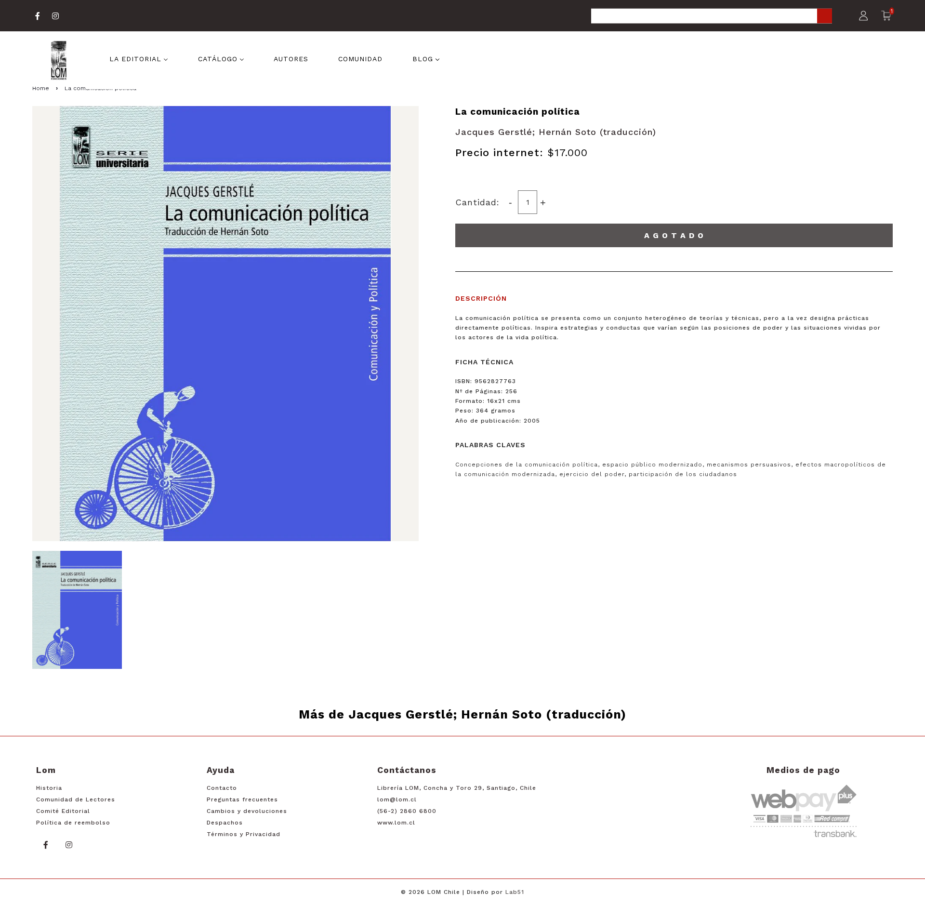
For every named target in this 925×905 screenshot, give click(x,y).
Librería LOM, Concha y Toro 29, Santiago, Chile (456, 788)
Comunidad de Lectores (75, 799)
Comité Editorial (63, 811)
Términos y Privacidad (243, 834)
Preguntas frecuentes (242, 799)
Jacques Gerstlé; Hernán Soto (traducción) (555, 132)
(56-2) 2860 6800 (406, 811)
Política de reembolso (73, 822)
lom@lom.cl (397, 799)
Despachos (225, 822)
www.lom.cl (396, 822)
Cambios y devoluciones (247, 811)
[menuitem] (138, 58)
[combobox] (711, 16)
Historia (49, 788)
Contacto (222, 788)
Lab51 (514, 892)
